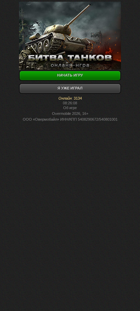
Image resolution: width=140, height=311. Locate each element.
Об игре (70, 108)
